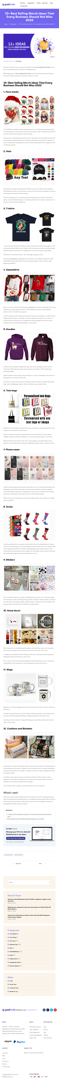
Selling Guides (13, 958)
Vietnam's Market (14, 966)
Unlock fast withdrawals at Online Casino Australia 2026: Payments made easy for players (29, 916)
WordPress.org (14, 991)
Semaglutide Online (15, 962)
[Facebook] (44, 1009)
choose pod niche (8, 854)
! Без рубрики (13, 933)
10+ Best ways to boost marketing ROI (16, 864)
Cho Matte (18, 61)
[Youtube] (55, 1009)
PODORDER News (14, 951)
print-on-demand (18, 854)
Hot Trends (13, 24)
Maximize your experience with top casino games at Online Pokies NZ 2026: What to (29, 908)
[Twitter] (51, 1009)
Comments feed (14, 988)
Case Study (13, 937)
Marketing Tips (14, 944)
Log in (11, 980)
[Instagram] (47, 1009)
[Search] (49, 882)
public (11, 955)
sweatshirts (31, 307)
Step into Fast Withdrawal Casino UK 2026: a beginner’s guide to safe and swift (29, 900)
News (11, 948)
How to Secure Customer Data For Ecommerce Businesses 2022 (43, 864)
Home (6, 24)
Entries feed (13, 984)
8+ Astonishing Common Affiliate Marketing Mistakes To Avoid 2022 (25, 819)
